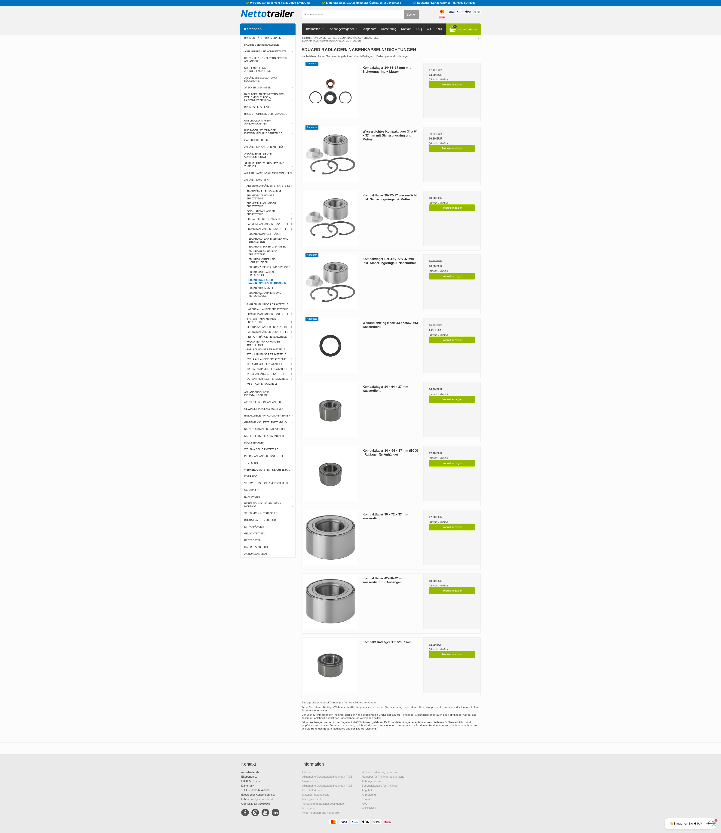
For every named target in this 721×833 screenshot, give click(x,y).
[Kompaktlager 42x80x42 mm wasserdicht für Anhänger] (330, 602)
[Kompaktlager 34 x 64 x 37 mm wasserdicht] (330, 410)
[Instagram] (255, 813)
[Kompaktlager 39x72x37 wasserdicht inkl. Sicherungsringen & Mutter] (330, 219)
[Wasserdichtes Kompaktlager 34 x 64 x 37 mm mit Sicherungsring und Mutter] (330, 155)
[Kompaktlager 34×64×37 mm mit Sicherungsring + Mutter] (330, 91)
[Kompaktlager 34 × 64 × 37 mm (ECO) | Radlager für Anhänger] (330, 474)
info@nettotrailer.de (262, 799)
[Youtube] (265, 813)
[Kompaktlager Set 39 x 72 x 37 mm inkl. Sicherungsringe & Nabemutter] (330, 283)
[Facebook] (245, 813)
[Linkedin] (275, 813)
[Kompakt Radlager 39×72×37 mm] (330, 666)
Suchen (411, 14)
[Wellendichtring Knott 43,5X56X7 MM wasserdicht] (330, 346)
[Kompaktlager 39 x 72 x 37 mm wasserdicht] (330, 538)
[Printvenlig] (479, 38)
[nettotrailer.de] (267, 14)
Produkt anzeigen (452, 84)
